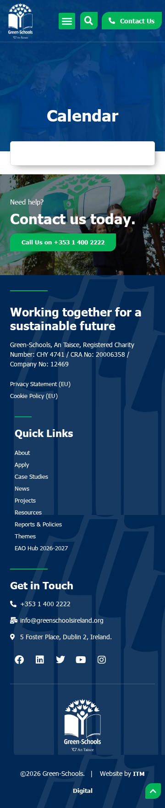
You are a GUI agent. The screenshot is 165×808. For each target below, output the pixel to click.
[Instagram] (102, 660)
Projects (25, 500)
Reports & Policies (38, 524)
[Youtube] (81, 660)
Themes (25, 536)
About (22, 452)
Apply (22, 464)
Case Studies (31, 476)
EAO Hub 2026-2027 (41, 548)
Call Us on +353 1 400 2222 (63, 242)
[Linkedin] (40, 660)
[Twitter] (60, 660)
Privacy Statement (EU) (40, 383)
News (22, 488)
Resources (28, 512)
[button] (67, 21)
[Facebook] (19, 660)
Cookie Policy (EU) (34, 395)
